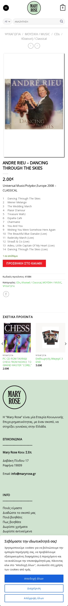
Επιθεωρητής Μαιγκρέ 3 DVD (49, 360)
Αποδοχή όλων (34, 578)
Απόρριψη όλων (34, 598)
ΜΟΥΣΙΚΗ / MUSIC (37, 34)
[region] (34, 570)
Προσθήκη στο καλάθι (24, 263)
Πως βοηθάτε (12, 522)
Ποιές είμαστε (12, 508)
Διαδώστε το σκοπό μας (19, 513)
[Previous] (2, 351)
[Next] (65, 351)
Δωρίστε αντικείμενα (17, 531)
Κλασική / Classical (34, 39)
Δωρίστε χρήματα (15, 527)
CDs (57, 34)
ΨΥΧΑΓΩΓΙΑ (13, 34)
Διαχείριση (34, 588)
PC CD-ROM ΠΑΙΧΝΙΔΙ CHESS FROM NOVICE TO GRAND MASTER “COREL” (17, 362)
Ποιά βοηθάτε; (12, 517)
